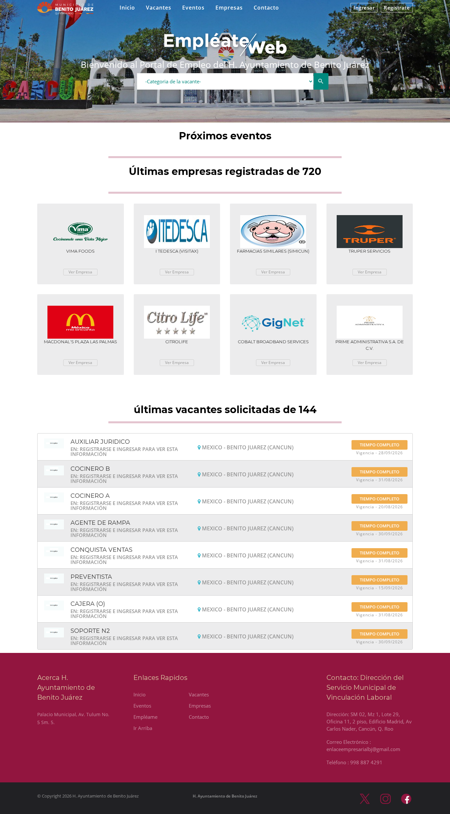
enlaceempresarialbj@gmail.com (363, 749)
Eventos (193, 7)
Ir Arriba (142, 728)
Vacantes (158, 7)
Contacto (266, 7)
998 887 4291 (366, 762)
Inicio (127, 7)
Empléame (145, 717)
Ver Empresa (80, 272)
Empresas (229, 7)
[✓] (321, 81)
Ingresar (364, 7)
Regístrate (397, 7)
